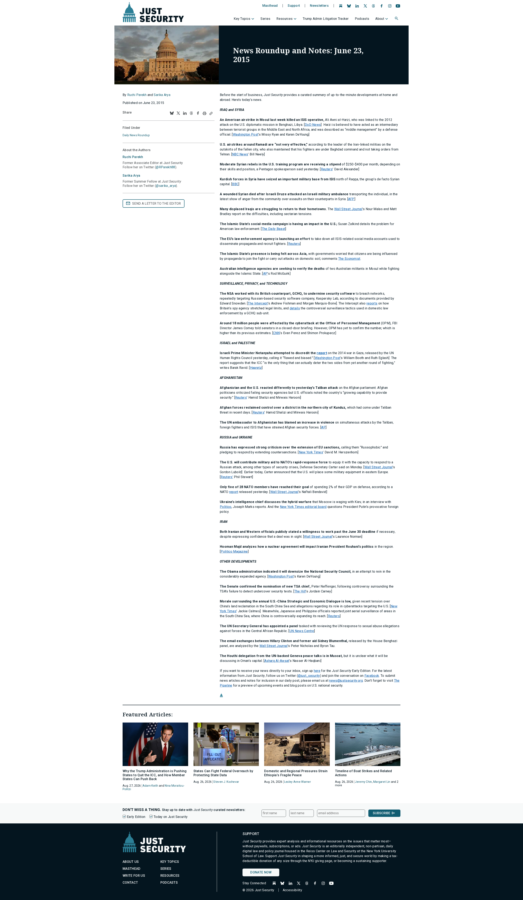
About (379, 19)
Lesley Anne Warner (297, 781)
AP (265, 273)
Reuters (327, 169)
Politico (225, 507)
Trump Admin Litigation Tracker (326, 19)
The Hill (300, 591)
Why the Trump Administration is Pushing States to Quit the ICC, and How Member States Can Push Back (155, 775)
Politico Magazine (234, 551)
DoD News (313, 125)
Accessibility (292, 890)
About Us (131, 862)
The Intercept (258, 303)
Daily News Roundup (136, 135)
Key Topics (242, 19)
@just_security (309, 676)
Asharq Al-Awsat (276, 661)
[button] (396, 19)
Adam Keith (150, 785)
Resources (284, 19)
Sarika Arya (162, 95)
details (295, 308)
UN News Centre (301, 631)
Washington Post (245, 134)
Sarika (131, 175)
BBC (235, 184)
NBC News (240, 154)
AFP (351, 199)
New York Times (311, 452)
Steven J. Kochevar (226, 781)
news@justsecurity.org (346, 681)
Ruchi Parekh (137, 95)
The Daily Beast (273, 229)
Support (294, 5)
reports (372, 303)
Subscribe (381, 813)
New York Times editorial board (303, 507)
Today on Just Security (171, 817)
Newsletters (319, 5)
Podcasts (362, 19)
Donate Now (261, 872)
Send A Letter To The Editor (156, 203)
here (317, 671)
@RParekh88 (165, 167)
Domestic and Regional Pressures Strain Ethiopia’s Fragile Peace (295, 773)
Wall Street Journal (348, 209)
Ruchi (133, 157)
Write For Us (134, 876)
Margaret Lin (381, 781)
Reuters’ (227, 477)
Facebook (371, 676)
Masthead (270, 5)
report (322, 353)
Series (265, 19)
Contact (130, 882)
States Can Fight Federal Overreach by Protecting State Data (223, 773)
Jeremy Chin (363, 781)
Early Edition (136, 817)
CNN (276, 333)
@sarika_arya (166, 186)
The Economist (349, 259)
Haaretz (256, 368)
